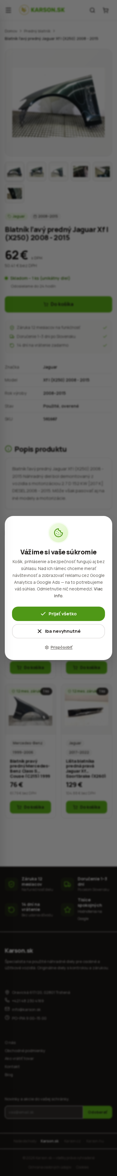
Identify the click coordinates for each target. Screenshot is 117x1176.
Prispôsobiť (62, 647)
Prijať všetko (63, 614)
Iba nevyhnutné (63, 631)
